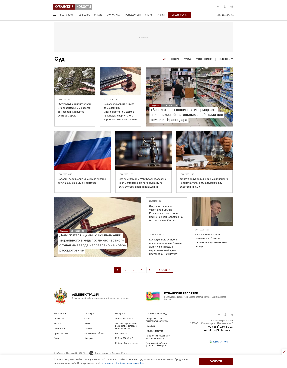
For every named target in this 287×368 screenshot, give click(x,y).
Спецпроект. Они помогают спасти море (157, 319)
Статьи (187, 59)
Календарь (224, 59)
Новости (175, 59)
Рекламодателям (154, 331)
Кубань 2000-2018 (124, 338)
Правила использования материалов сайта (158, 337)
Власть (98, 15)
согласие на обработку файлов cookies (122, 363)
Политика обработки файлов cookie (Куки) (156, 344)
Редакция (150, 326)
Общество (84, 15)
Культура (89, 313)
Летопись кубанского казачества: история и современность (126, 325)
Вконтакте (218, 6)
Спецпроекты (179, 15)
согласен (216, 361)
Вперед (163, 270)
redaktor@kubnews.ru (218, 330)
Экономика (113, 15)
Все (164, 59)
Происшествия (132, 15)
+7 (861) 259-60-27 (220, 326)
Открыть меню (54, 15)
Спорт (148, 15)
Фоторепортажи (204, 59)
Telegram (231, 6)
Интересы (89, 338)
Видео (87, 323)
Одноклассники (225, 6)
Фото (87, 318)
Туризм (160, 15)
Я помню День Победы (157, 313)
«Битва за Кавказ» (124, 318)
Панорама (120, 313)
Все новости (67, 15)
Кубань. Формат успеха (126, 343)
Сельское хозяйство (94, 333)
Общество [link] (155, 106)
